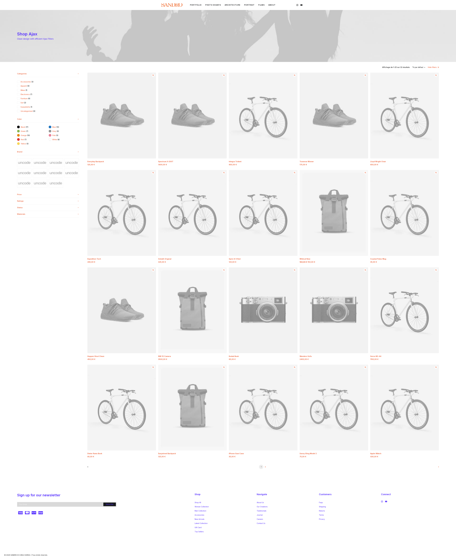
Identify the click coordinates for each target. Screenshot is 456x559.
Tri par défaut (417, 67)
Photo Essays (213, 5)
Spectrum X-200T (165, 161)
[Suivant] (435, 467)
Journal (260, 515)
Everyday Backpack (95, 161)
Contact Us (261, 523)
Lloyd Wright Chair (378, 161)
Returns (322, 511)
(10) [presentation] (57, 127)
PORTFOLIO (196, 5)
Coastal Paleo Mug (378, 259)
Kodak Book (234, 356)
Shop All (198, 502)
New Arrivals (199, 519)
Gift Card (198, 527)
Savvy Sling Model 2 (308, 453)
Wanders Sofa (306, 356)
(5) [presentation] (57, 135)
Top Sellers (199, 532)
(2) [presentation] (25, 103)
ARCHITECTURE (232, 5)
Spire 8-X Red (234, 259)
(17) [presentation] (27, 127)
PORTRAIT (249, 5)
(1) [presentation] (26, 90)
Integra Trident (235, 161)
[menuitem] (195, 5)
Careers (260, 519)
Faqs (321, 502)
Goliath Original (164, 259)
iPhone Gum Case (236, 453)
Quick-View (153, 75)
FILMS (261, 5)
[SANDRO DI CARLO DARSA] (172, 5)
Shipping (322, 507)
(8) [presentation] (58, 140)
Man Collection (200, 511)
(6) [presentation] (28, 86)
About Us (260, 502)
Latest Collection (201, 523)
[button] (297, 5)
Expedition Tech (94, 259)
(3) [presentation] (32, 82)
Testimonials (261, 511)
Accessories (199, 515)
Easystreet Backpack (167, 453)
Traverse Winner (307, 161)
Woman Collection (202, 507)
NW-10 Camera (164, 356)
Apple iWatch (375, 453)
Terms (321, 515)
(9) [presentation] (58, 131)
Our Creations (262, 507)
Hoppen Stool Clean (95, 356)
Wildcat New (305, 259)
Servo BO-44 (375, 356)
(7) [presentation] (31, 94)
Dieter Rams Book (94, 453)
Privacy (322, 519)
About (272, 5)
